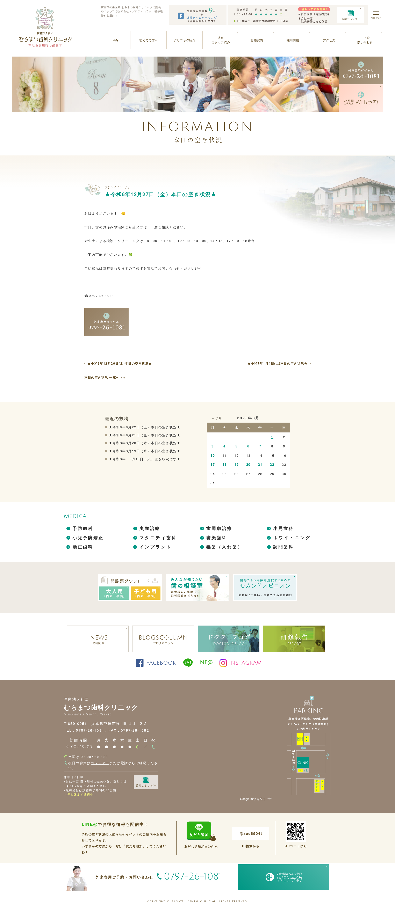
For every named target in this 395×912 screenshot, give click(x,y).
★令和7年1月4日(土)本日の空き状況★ (277, 363)
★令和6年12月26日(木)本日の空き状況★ (119, 363)
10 (212, 455)
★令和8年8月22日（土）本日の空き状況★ (144, 427)
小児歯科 (283, 528)
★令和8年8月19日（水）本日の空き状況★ (144, 450)
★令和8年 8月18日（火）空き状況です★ (144, 459)
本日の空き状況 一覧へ (102, 377)
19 (236, 464)
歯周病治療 (219, 528)
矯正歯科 (83, 547)
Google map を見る (253, 798)
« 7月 (217, 418)
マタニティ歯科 (158, 537)
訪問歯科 (283, 547)
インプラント (155, 547)
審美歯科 (216, 537)
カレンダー (100, 762)
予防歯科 (83, 528)
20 (248, 464)
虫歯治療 (149, 528)
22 (272, 464)
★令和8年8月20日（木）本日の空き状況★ (144, 442)
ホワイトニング (292, 537)
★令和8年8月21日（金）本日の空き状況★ (144, 435)
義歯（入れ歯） (224, 547)
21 (260, 464)
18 (224, 464)
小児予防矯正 (88, 537)
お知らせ (73, 786)
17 (212, 464)
